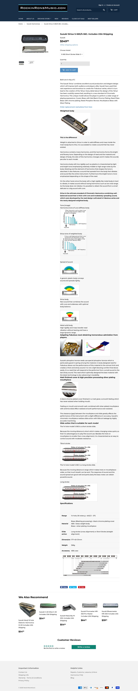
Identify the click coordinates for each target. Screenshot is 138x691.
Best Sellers (93, 19)
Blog (72, 678)
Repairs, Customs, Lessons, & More (84, 672)
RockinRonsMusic (29, 687)
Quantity (63, 60)
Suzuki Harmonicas (33, 24)
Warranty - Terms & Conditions (30, 678)
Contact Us (22, 672)
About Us (30, 19)
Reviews (65, 19)
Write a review (83, 647)
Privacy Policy (23, 681)
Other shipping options (69, 45)
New (56, 19)
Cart (115, 10)
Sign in (101, 5)
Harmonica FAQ (77, 675)
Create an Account (113, 5)
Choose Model (65, 50)
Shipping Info (23, 675)
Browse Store (44, 19)
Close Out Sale (78, 19)
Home (20, 19)
